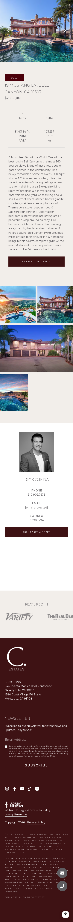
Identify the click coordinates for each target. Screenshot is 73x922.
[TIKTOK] (29, 788)
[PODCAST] (37, 788)
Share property (36, 261)
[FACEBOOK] (14, 788)
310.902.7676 (36, 494)
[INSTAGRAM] (7, 788)
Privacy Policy (49, 756)
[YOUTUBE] (22, 788)
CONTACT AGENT (36, 532)
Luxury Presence (16, 814)
